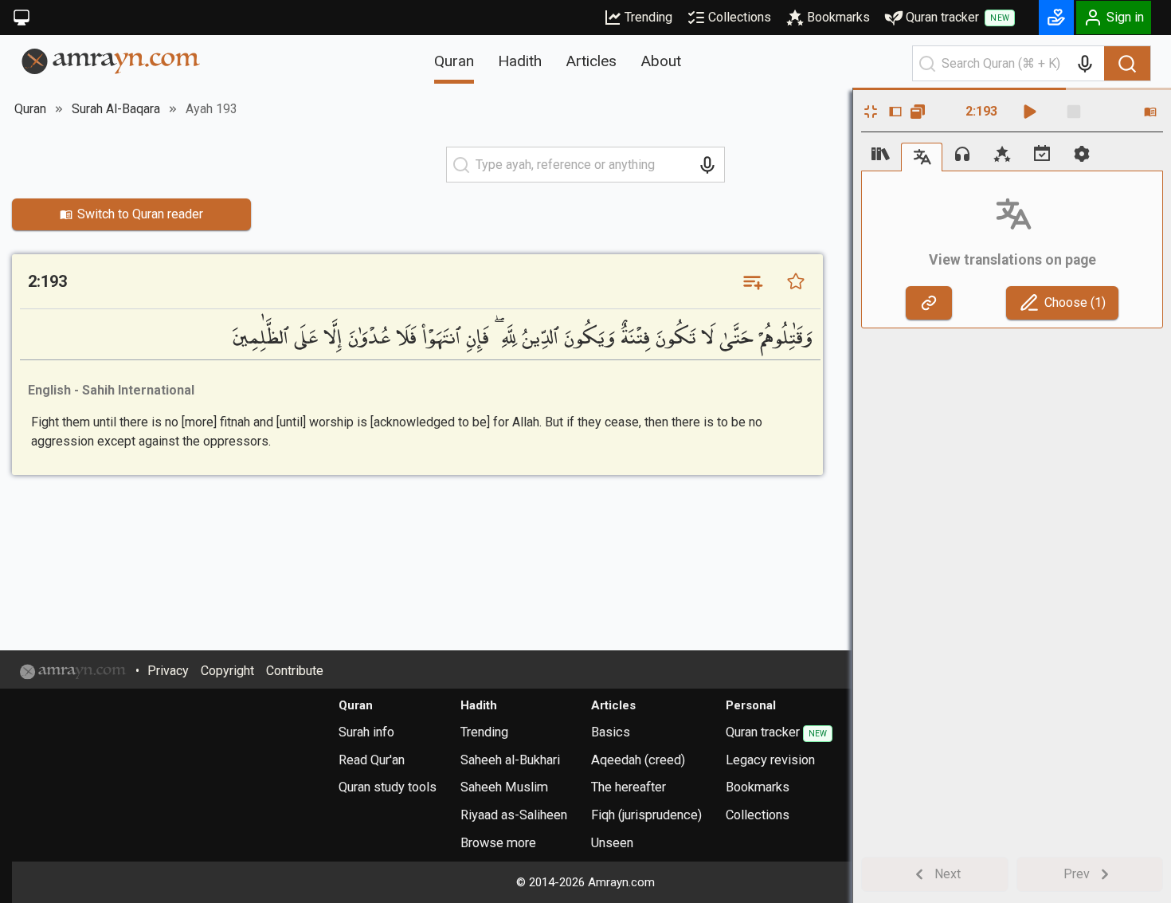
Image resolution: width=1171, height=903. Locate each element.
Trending (648, 17)
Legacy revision (770, 760)
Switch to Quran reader (140, 214)
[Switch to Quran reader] (1150, 111)
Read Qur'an (372, 760)
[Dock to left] (895, 112)
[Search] (1127, 63)
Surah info (366, 732)
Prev (1076, 873)
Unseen (612, 842)
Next (947, 873)
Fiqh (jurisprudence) (646, 815)
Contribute (294, 670)
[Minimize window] (870, 112)
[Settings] (1082, 153)
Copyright (227, 670)
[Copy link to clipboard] (929, 303)
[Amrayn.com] (111, 60)
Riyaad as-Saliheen (513, 815)
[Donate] (1056, 17)
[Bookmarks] (1002, 153)
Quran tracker (957, 17)
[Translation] (921, 157)
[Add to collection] (752, 281)
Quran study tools (388, 787)
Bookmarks (838, 17)
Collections (739, 17)
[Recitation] (962, 153)
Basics (610, 732)
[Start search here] (927, 63)
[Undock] (918, 112)
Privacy (168, 670)
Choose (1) (1075, 302)
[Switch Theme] (21, 17)
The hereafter (628, 787)
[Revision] (1042, 153)
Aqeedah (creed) (638, 760)
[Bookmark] (796, 281)
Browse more (498, 842)
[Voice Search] (1085, 63)
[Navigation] (881, 153)
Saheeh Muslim (504, 787)
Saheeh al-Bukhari (510, 760)
